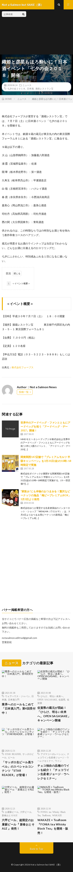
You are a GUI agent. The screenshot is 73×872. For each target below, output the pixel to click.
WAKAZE (57, 815)
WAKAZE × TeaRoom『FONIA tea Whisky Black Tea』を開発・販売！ (52, 826)
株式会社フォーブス (23, 367)
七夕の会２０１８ (16, 88)
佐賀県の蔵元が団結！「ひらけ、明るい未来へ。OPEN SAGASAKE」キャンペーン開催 (54, 714)
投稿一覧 (24, 391)
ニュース (26, 85)
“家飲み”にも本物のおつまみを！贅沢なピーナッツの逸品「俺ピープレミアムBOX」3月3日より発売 (46, 495)
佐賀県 (62, 699)
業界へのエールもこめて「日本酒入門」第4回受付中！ (19, 708)
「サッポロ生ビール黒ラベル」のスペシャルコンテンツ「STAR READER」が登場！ (18, 768)
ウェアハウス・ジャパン (17, 696)
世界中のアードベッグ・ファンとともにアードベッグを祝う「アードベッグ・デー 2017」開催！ (45, 426)
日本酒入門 (13, 699)
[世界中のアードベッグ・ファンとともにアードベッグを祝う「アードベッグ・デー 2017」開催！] (10, 428)
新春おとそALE (9, 815)
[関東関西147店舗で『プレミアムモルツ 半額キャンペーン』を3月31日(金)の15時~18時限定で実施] (10, 463)
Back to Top (36, 848)
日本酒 (30, 88)
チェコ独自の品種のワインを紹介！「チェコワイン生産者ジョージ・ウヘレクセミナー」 (53, 772)
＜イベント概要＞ (19, 283)
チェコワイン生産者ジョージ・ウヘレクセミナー (53, 757)
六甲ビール (25, 812)
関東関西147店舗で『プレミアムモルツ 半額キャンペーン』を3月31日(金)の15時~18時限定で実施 (46, 460)
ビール (11, 757)
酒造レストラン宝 (44, 88)
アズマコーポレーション (53, 754)
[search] (23, 14)
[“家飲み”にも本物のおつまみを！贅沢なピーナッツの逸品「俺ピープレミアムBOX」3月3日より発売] (10, 497)
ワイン (58, 761)
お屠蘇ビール (12, 812)
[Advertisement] (48, 32)
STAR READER (13, 754)
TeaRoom (46, 815)
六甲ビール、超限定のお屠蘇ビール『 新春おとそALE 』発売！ (18, 824)
